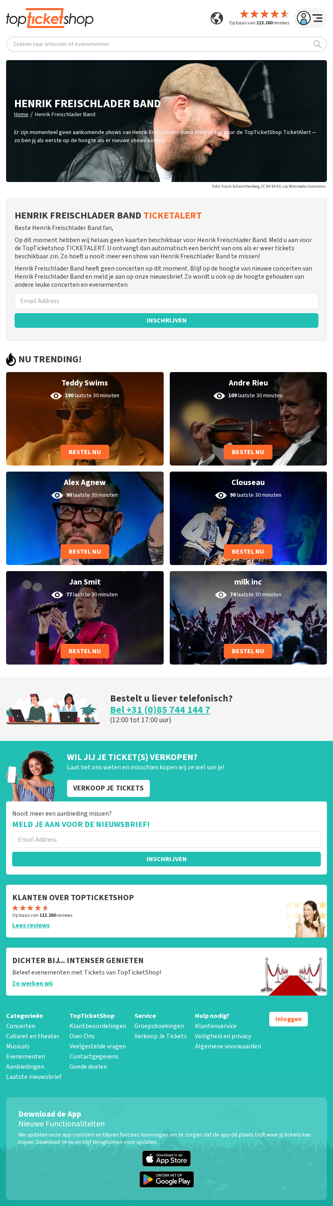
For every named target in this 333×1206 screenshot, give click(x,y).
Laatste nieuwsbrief (33, 1076)
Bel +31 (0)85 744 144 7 (160, 710)
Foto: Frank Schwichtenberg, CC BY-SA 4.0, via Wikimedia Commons (269, 186)
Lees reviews (31, 925)
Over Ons (82, 1036)
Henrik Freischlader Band (65, 114)
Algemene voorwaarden (228, 1046)
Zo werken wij (32, 983)
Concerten (20, 1026)
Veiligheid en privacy (223, 1036)
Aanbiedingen (25, 1066)
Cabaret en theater (32, 1036)
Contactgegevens (94, 1056)
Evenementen (25, 1056)
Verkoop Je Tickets (160, 1036)
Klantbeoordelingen (97, 1026)
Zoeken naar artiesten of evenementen (61, 44)
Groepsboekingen (159, 1026)
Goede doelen (88, 1066)
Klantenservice (216, 1026)
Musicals (18, 1046)
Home (21, 114)
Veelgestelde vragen (97, 1046)
